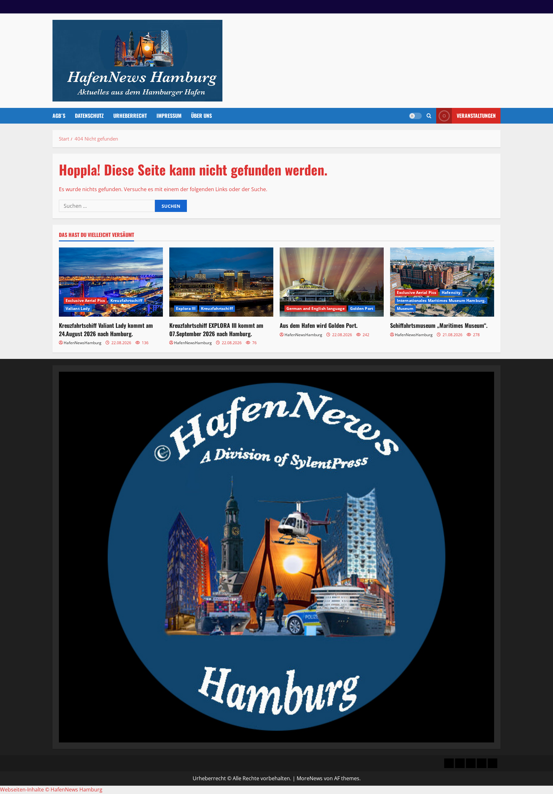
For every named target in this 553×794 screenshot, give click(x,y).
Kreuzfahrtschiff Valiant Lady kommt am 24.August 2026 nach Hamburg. (106, 329)
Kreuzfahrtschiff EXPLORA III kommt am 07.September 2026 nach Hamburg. (216, 329)
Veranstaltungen (476, 115)
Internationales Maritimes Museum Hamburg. (441, 300)
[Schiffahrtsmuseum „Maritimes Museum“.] (442, 282)
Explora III (186, 308)
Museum (405, 308)
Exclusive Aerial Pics (85, 300)
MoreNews (310, 778)
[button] (429, 115)
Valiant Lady (78, 308)
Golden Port (361, 308)
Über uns (201, 115)
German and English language (315, 308)
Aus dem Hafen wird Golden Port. (318, 325)
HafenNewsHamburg (82, 342)
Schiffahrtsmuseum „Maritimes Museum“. (438, 325)
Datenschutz (89, 115)
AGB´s (58, 115)
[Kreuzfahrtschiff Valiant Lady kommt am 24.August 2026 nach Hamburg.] (111, 282)
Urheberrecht (130, 115)
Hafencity (451, 292)
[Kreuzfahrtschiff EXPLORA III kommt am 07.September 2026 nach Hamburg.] (221, 282)
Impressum (168, 115)
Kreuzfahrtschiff (126, 300)
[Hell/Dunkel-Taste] (415, 116)
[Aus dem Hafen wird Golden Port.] (332, 282)
